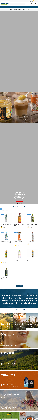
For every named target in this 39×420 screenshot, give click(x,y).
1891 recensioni (11, 415)
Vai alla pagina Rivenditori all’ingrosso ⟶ (12, 409)
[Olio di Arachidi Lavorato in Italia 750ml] (32, 236)
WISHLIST (31, 4)
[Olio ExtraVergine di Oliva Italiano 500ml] (6, 271)
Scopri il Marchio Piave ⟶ (15, 366)
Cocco (14, 241)
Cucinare (11, 223)
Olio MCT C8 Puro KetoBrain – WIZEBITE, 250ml (19, 242)
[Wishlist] (10, 214)
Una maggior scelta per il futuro (19, 328)
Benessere (32, 324)
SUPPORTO (35, 4)
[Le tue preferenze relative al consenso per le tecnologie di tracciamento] (37, 418)
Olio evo (28, 223)
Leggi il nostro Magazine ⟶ (14, 346)
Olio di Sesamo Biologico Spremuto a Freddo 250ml (19, 260)
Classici (1, 223)
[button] (35, 7)
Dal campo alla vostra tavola (6, 328)
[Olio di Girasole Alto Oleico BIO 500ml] (19, 218)
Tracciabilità (6, 325)
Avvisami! (33, 264)
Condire (6, 223)
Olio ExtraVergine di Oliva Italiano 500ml (5, 278)
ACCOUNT (27, 4)
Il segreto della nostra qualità (32, 326)
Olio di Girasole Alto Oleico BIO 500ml (19, 224)
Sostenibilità (19, 325)
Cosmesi (8, 223)
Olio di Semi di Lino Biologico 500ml (6, 242)
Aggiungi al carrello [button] (6, 229)
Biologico (20, 223)
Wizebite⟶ (17, 386)
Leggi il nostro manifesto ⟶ (19, 305)
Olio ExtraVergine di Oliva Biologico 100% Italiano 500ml (32, 225)
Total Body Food (2, 223)
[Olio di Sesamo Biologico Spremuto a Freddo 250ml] (19, 254)
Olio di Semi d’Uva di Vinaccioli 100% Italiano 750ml (6, 225)
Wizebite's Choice (8, 375)
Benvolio (4, 223)
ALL (14, 223)
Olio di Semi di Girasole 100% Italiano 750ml (32, 260)
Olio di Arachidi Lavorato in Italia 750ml (32, 242)
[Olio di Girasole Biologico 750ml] (6, 254)
